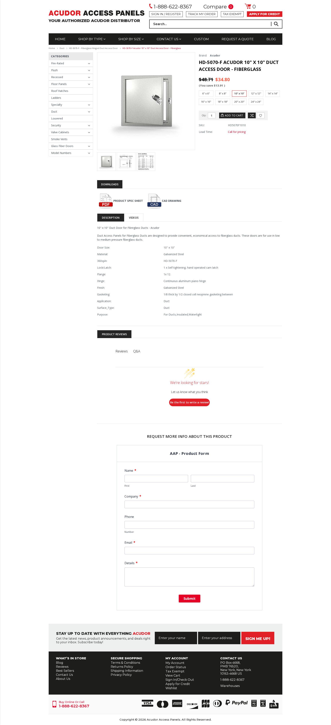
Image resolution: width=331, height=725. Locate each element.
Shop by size (130, 39)
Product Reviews (114, 334)
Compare (217, 6)
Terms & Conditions (125, 663)
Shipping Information (127, 671)
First (127, 485)
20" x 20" (239, 101)
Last (193, 485)
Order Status (176, 667)
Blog (271, 39)
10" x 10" (239, 93)
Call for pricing (237, 132)
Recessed (57, 77)
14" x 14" (273, 93)
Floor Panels (59, 84)
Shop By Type (90, 39)
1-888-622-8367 (173, 6)
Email (130, 542)
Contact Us (168, 39)
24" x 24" (256, 101)
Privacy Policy (121, 675)
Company (133, 496)
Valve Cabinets (60, 132)
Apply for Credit (178, 684)
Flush (54, 70)
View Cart (173, 675)
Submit (190, 598)
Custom (201, 39)
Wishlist (171, 688)
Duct (62, 48)
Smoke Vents (59, 139)
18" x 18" (223, 101)
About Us (63, 679)
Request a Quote (238, 39)
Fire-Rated (57, 63)
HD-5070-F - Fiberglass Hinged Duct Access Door (93, 48)
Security (56, 125)
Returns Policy (122, 667)
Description (111, 217)
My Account (175, 663)
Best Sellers (65, 671)
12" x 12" (256, 93)
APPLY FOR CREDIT (264, 14)
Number (129, 532)
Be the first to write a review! (189, 402)
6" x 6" (206, 93)
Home (60, 39)
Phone (129, 517)
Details (131, 563)
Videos (133, 217)
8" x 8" (222, 93)
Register (173, 14)
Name (130, 470)
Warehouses (230, 686)
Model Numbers (61, 153)
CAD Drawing (171, 200)
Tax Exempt (232, 14)
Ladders (56, 98)
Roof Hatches (59, 91)
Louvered (57, 118)
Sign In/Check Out (180, 680)
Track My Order (201, 14)
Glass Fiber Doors (62, 146)
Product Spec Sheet (128, 200)
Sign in (157, 14)
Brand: (203, 55)
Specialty (56, 104)
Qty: (204, 115)
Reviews (62, 667)
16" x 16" (206, 101)
